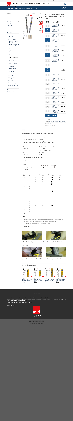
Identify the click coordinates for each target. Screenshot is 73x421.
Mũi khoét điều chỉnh (11, 77)
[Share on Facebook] (46, 126)
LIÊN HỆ (47, 3)
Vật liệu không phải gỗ (12, 83)
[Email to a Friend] (50, 126)
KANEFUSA (9, 23)
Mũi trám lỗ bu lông (11, 78)
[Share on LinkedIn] (54, 126)
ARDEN (8, 16)
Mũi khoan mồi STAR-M (12, 73)
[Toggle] (18, 17)
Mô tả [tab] (23, 130)
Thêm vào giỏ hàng (51, 115)
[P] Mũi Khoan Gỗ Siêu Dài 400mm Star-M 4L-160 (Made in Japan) (55, 79)
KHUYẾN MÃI (10, 25)
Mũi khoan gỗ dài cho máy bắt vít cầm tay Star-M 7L (13, 52)
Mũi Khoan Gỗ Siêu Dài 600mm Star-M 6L (13, 61)
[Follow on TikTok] (36, 316)
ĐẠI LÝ (44, 3)
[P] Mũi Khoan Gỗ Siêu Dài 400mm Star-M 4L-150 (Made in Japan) (55, 75)
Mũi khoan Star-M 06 (12, 68)
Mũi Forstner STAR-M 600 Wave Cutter (13, 42)
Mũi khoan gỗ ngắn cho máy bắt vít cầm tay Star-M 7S (14, 55)
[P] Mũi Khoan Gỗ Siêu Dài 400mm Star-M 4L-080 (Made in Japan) (55, 35)
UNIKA (8, 89)
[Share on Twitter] (48, 126)
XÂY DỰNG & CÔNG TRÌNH (13, 85)
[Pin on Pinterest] (52, 126)
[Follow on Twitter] (38, 316)
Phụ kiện (9, 82)
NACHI (8, 30)
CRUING (8, 19)
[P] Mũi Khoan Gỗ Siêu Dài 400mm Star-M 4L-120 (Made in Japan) (55, 60)
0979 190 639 (12, 305)
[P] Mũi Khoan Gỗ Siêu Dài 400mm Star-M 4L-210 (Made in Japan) (55, 93)
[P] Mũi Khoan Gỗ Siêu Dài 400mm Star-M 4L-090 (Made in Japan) (55, 40)
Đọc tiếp (48, 30)
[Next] (42, 23)
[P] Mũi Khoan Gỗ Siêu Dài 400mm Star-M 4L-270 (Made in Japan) (55, 106)
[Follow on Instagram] (34, 316)
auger (48, 123)
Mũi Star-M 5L (11, 71)
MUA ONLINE (38, 3)
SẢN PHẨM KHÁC (32, 3)
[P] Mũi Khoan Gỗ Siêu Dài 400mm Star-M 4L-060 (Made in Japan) (55, 25)
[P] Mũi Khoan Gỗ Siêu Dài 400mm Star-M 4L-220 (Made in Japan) (55, 97)
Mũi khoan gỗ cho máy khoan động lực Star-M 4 (14, 49)
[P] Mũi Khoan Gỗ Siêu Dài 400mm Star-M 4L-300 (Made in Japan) (55, 111)
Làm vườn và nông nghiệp (12, 38)
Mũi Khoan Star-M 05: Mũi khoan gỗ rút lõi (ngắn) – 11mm (61, 280)
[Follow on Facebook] (32, 316)
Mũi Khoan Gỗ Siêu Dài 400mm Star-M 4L (13, 58)
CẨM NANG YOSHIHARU (17, 6)
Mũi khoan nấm (10, 75)
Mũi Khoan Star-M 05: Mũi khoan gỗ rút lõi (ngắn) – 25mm (49, 280)
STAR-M (17, 3)
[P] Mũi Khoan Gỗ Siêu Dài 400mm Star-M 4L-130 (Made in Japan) (55, 65)
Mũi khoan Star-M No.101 (13, 69)
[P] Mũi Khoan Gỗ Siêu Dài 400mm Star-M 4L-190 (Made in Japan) (55, 88)
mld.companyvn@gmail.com (14, 303)
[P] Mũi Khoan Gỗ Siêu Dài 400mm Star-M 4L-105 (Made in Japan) (55, 55)
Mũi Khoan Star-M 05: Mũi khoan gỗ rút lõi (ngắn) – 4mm (27, 280)
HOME (14, 3)
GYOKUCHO (9, 21)
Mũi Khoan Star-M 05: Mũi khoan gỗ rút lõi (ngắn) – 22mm (38, 280)
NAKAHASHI (9, 32)
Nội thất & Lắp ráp (11, 80)
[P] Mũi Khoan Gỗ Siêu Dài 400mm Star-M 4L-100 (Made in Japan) (55, 45)
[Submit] (65, 4)
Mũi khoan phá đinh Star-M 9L (13, 64)
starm (50, 123)
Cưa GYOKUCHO (24, 3)
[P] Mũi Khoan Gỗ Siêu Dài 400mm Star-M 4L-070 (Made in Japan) (55, 30)
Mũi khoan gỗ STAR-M (12, 39)
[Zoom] (24, 32)
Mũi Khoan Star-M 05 (12, 66)
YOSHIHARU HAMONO (12, 91)
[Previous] (24, 23)
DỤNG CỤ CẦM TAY (11, 36)
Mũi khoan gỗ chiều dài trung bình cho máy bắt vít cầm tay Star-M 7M (14, 46)
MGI (7, 27)
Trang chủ (8, 8)
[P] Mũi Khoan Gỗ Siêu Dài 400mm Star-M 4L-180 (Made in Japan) (55, 84)
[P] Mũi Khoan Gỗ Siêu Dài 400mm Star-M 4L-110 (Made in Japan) (55, 50)
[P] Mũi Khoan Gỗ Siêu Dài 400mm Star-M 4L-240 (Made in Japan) (55, 102)
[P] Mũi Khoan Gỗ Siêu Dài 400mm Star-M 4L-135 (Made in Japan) (55, 70)
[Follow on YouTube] (40, 316)
